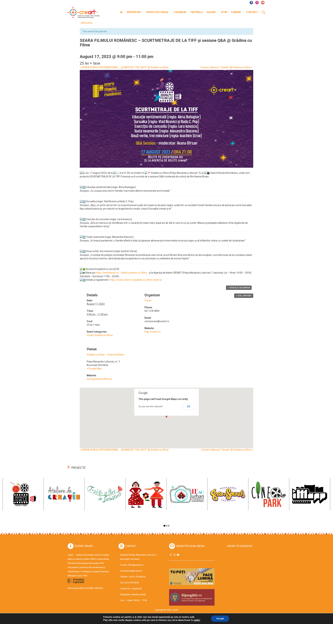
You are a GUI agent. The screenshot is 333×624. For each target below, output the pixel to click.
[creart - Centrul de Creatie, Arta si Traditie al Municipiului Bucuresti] (82, 12)
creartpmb (136, 588)
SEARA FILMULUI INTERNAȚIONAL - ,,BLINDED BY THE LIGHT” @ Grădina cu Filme (124, 67)
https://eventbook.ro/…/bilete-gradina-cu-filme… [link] (122, 272)
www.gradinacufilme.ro (99, 379)
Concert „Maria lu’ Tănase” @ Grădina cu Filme (226, 67)
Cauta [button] (263, 12)
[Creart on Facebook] (170, 555)
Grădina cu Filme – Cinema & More (105, 354)
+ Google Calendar (239, 288)
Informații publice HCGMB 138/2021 (85, 588)
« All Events (86, 23)
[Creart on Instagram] (174, 555)
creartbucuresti (138, 594)
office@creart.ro (135, 565)
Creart (90, 335)
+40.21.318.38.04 (137, 576)
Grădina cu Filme (104, 335)
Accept (220, 618)
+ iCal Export (244, 296)
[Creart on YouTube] (178, 555)
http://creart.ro (152, 331)
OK (188, 406)
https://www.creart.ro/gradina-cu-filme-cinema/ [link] (135, 279)
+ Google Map (94, 368)
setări (197, 620)
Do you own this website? (151, 406)
